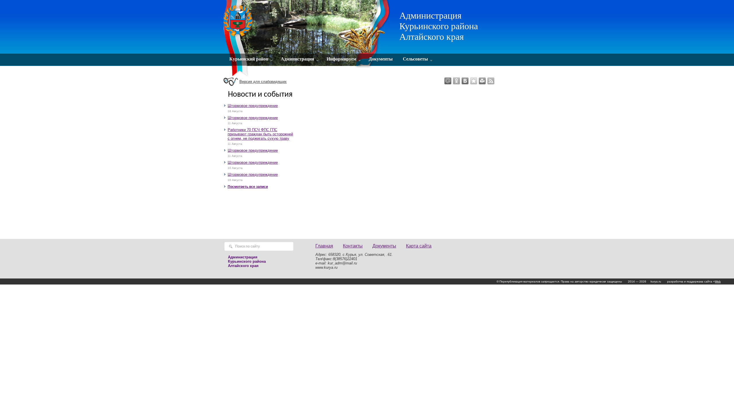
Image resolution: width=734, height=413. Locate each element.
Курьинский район (248, 59)
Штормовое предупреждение (253, 106)
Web (718, 281)
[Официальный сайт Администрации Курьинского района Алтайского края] (307, 38)
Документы (381, 59)
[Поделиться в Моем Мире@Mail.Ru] (447, 80)
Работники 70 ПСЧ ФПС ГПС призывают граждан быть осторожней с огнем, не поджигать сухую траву (260, 134)
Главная (324, 245)
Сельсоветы (415, 59)
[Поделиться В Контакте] (465, 80)
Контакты (353, 245)
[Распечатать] (482, 80)
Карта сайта (419, 245)
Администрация (297, 59)
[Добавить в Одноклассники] (456, 80)
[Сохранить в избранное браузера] (473, 80)
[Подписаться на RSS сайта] (490, 80)
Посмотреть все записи (248, 187)
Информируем (341, 59)
